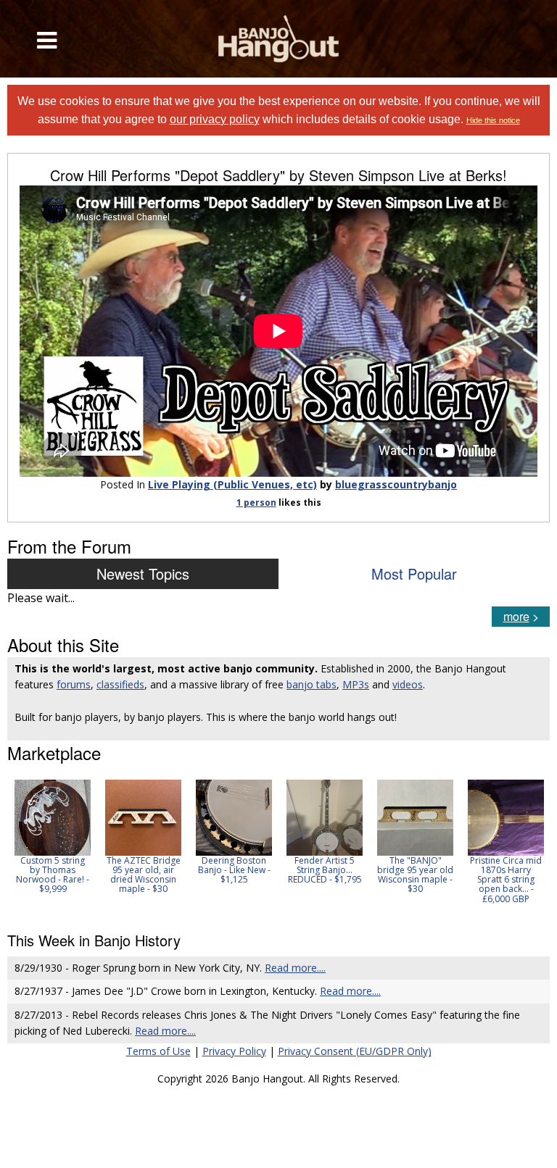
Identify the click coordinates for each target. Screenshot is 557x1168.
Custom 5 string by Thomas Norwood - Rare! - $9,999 (52, 875)
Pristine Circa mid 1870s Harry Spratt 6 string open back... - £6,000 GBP (506, 879)
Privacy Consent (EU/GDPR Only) (355, 1051)
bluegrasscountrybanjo (396, 484)
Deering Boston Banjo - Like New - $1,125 (234, 869)
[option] (52, 837)
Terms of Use (158, 1051)
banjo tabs (311, 684)
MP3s (355, 684)
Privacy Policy (234, 1051)
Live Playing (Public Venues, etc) (232, 484)
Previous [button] (14, 846)
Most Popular (414, 573)
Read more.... (295, 968)
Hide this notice (493, 120)
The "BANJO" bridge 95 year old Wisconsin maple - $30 (415, 875)
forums (74, 684)
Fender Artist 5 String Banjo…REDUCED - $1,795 (325, 869)
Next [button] (529, 846)
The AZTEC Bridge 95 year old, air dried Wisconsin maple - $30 (144, 875)
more (516, 616)
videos (407, 684)
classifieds (120, 684)
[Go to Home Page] (278, 39)
